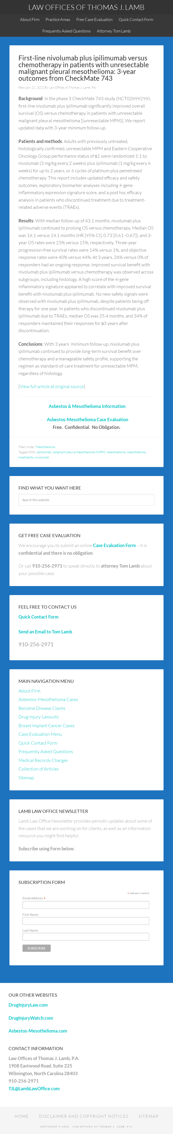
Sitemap (26, 777)
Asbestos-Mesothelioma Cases (48, 699)
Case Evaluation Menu (40, 734)
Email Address (34, 898)
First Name (30, 914)
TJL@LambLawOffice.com (34, 1088)
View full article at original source (52, 386)
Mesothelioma (45, 447)
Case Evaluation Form (114, 545)
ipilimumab (44, 452)
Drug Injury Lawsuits (38, 717)
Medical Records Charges (43, 760)
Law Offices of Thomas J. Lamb (86, 7)
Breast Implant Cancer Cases (46, 725)
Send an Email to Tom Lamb (45, 631)
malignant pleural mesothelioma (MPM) (78, 452)
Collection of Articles (38, 769)
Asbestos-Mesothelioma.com (38, 1030)
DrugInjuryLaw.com (28, 1004)
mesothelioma (116, 452)
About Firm (29, 691)
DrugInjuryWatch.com (31, 1018)
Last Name (30, 930)
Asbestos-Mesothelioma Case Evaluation (87, 419)
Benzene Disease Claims (42, 708)
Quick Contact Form (38, 616)
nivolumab (42, 457)
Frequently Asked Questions (45, 751)
